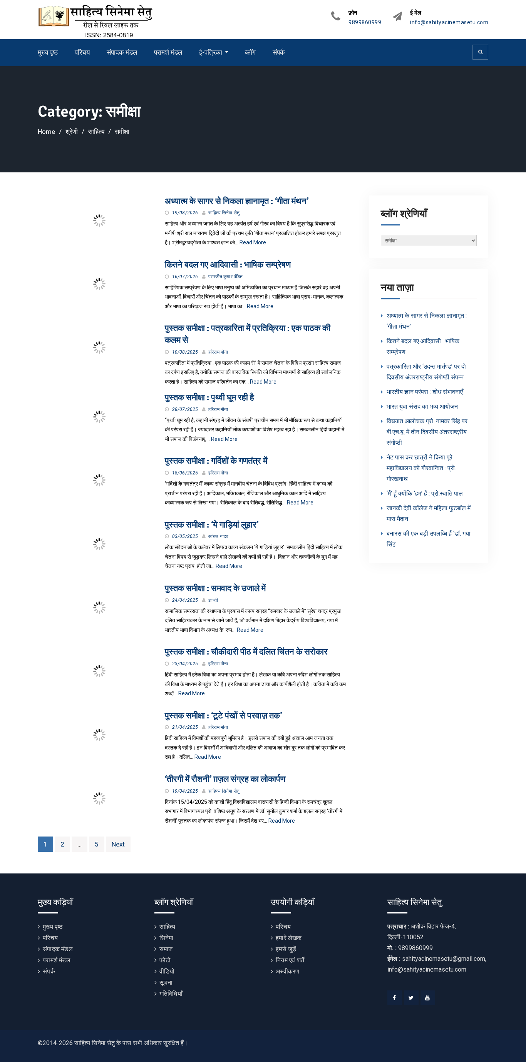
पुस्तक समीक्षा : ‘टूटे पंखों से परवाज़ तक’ (223, 715)
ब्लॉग (250, 52)
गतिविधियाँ (171, 993)
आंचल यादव (218, 536)
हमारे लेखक (289, 938)
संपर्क (279, 52)
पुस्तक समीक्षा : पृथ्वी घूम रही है (209, 397)
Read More (253, 242)
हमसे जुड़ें (286, 949)
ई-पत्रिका (210, 52)
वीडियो (167, 971)
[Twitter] (411, 997)
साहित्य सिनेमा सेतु (224, 212)
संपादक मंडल (122, 52)
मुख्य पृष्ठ (48, 52)
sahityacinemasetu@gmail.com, (444, 958)
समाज (166, 949)
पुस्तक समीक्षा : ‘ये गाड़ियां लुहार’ (211, 524)
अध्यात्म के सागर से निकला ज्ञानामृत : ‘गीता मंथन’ (236, 201)
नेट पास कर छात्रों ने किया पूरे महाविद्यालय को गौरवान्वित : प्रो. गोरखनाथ (421, 468)
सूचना (166, 982)
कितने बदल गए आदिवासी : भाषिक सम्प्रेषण (228, 264)
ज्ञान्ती (213, 600)
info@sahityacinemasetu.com (449, 22)
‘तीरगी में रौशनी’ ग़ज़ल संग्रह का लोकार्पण (225, 779)
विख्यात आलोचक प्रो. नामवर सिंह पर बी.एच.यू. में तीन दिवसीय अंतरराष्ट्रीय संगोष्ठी (427, 431)
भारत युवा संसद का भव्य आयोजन (422, 406)
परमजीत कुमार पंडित (225, 276)
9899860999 (364, 22)
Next (118, 844)
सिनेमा (166, 938)
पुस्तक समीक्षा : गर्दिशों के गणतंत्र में (216, 461)
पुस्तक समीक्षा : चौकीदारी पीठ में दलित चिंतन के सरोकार (246, 651)
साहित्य (167, 926)
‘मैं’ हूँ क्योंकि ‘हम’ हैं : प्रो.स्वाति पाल (425, 493)
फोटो (165, 960)
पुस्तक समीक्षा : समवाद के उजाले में (215, 588)
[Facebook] (394, 997)
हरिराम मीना (218, 352)
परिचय (82, 52)
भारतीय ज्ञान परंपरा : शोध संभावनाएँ (425, 392)
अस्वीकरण (287, 971)
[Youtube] (427, 997)
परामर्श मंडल (168, 52)
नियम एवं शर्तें (290, 960)
